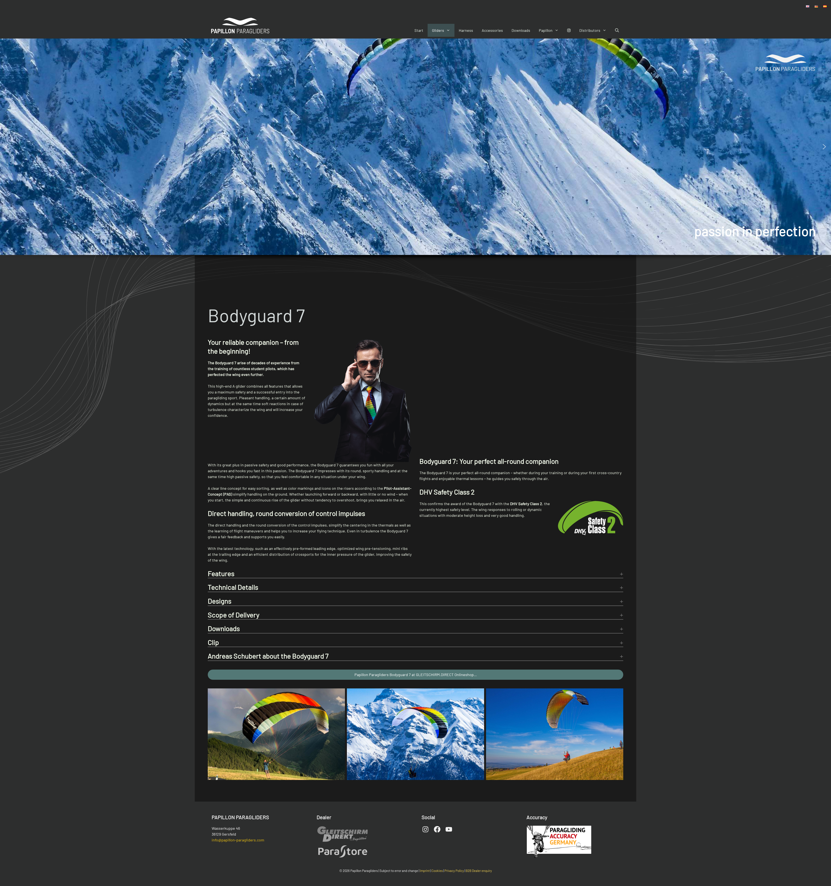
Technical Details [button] (233, 587)
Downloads (521, 30)
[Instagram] (569, 30)
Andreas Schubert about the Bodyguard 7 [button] (268, 656)
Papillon (545, 30)
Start (418, 30)
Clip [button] (213, 642)
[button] (6, 146)
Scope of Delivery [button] (233, 615)
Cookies (437, 871)
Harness (466, 30)
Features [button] (221, 573)
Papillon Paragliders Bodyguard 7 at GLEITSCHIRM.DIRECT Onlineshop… (415, 674)
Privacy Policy (454, 871)
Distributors (589, 30)
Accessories (492, 30)
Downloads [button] (224, 628)
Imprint (425, 871)
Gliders (438, 30)
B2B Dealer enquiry (479, 871)
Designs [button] (219, 601)
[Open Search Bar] (617, 30)
